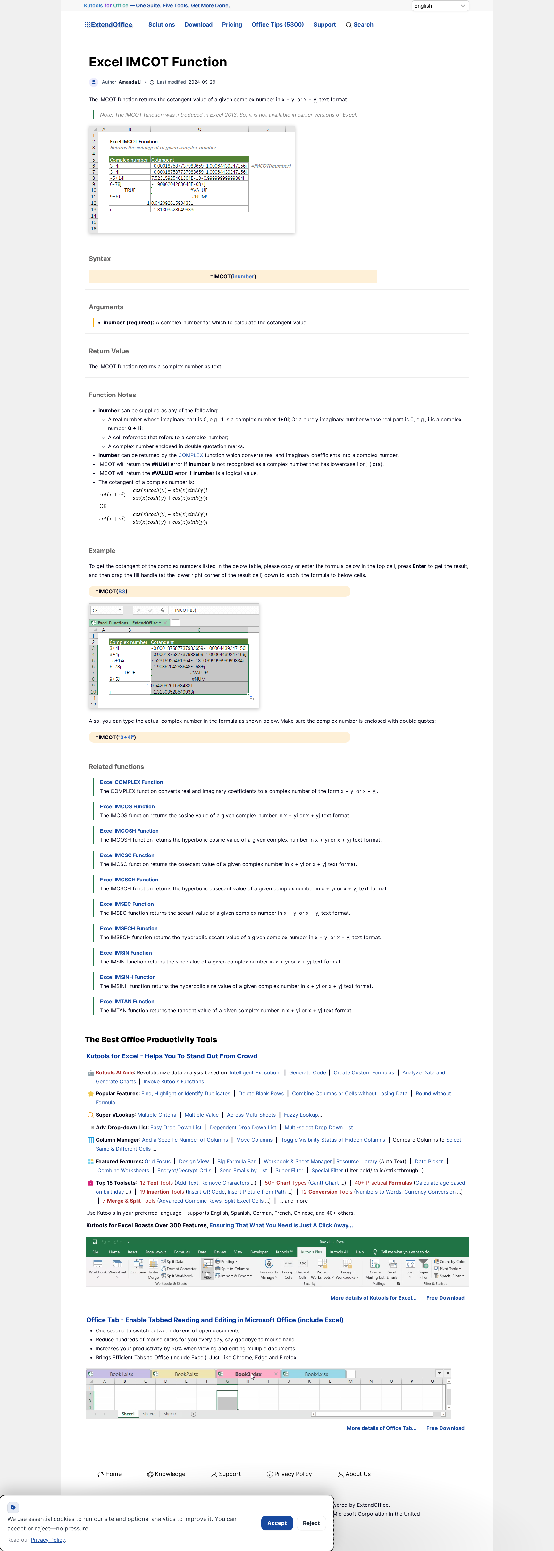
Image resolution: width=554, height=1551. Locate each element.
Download (199, 24)
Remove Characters (225, 1183)
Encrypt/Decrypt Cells (184, 1170)
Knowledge (170, 1474)
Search (364, 24)
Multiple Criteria (157, 1115)
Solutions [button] (161, 24)
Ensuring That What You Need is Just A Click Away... (281, 1225)
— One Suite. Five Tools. (156, 5)
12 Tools (156, 1183)
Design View (194, 1161)
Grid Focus (158, 1161)
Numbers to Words (378, 1191)
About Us (358, 1474)
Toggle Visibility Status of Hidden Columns (333, 1140)
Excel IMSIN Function (126, 952)
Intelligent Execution (254, 1072)
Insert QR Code (206, 1191)
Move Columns (254, 1140)
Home (113, 1474)
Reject (311, 1523)
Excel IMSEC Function (127, 904)
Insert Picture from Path (257, 1191)
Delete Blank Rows (261, 1093)
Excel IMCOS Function (127, 806)
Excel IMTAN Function (127, 1001)
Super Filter (289, 1170)
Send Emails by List (243, 1170)
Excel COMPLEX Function (131, 782)
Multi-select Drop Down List (319, 1127)
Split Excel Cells (244, 1200)
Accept (277, 1523)
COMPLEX (190, 455)
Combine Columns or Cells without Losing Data (349, 1093)
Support (325, 24)
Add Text (187, 1183)
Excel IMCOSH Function (129, 831)
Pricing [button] (232, 24)
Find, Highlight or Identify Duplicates (185, 1093)
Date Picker (429, 1161)
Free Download (445, 1298)
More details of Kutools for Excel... (374, 1298)
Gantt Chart (324, 1183)
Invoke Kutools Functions (174, 1081)
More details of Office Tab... (382, 1428)
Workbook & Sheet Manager (298, 1161)
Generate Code (307, 1072)
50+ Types (285, 1183)
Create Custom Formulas (364, 1072)
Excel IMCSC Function (127, 855)
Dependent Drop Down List (243, 1127)
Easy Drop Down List (176, 1127)
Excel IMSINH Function (128, 977)
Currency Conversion (430, 1191)
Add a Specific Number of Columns (185, 1140)
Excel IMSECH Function (129, 928)
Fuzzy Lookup (301, 1115)
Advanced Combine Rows (190, 1200)
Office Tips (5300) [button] (278, 24)
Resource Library (356, 1161)
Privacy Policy (293, 1474)
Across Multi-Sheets (251, 1115)
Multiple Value (202, 1115)
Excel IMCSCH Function (129, 879)
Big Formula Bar (236, 1161)
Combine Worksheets (123, 1170)
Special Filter (327, 1170)
